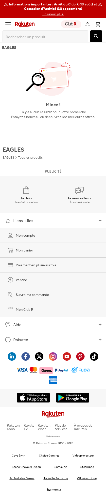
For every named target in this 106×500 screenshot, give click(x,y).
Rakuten (20, 339)
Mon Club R (24, 309)
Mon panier (24, 250)
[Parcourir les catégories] (8, 24)
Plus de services (61, 427)
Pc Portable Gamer (22, 478)
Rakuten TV (30, 427)
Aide (17, 324)
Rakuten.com (53, 436)
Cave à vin (18, 455)
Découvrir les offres (53, 128)
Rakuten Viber (44, 427)
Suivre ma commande (32, 294)
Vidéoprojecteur (83, 455)
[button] (53, 9)
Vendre (21, 280)
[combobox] (46, 37)
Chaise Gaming (49, 455)
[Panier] (98, 24)
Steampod (87, 467)
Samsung (60, 467)
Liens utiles (23, 220)
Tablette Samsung (56, 478)
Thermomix (53, 489)
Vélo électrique (87, 478)
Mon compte (25, 235)
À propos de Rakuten (83, 427)
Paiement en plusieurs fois (36, 265)
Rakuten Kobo (13, 427)
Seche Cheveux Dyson (26, 467)
